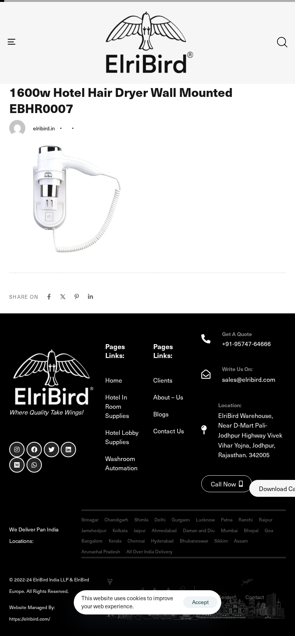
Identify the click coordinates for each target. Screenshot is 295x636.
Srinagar (89, 519)
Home (113, 380)
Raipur (265, 519)
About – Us (168, 396)
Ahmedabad (164, 530)
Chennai (136, 540)
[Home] (51, 377)
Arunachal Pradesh (100, 551)
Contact (254, 597)
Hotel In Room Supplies (117, 406)
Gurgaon (181, 519)
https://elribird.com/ (34, 618)
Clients (162, 380)
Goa (269, 530)
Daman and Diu (199, 530)
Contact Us (168, 430)
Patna (226, 519)
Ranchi (246, 519)
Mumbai (229, 530)
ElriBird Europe (75, 618)
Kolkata (120, 530)
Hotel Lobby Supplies (122, 437)
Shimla (141, 519)
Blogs (161, 413)
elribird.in (44, 128)
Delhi (160, 519)
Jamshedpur (93, 530)
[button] (282, 42)
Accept (200, 602)
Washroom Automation (121, 463)
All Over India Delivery (149, 551)
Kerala (115, 540)
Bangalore (92, 540)
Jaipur (140, 530)
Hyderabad (162, 540)
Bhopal (251, 530)
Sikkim (221, 540)
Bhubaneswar (194, 540)
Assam (241, 540)
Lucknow (205, 519)
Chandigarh (116, 519)
